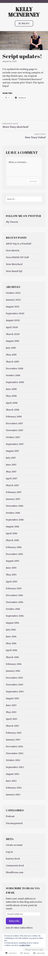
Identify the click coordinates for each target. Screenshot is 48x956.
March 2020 (13, 334)
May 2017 (11, 471)
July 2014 (11, 629)
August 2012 (12, 774)
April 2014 (11, 650)
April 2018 (11, 403)
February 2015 (13, 588)
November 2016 (14, 506)
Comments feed (15, 865)
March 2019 (12, 361)
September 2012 (15, 767)
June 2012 (11, 781)
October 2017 (13, 437)
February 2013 (13, 732)
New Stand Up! (14, 271)
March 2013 (12, 725)
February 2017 (13, 492)
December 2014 (14, 595)
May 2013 (11, 712)
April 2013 (11, 719)
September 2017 (15, 444)
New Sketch (12, 250)
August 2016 (12, 526)
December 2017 (14, 423)
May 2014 (11, 643)
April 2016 (11, 533)
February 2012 (14, 787)
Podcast (10, 816)
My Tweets (12, 222)
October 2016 (13, 513)
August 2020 (13, 320)
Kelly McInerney (24, 11)
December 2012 (14, 746)
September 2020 (15, 313)
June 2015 (11, 567)
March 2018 (12, 409)
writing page (27, 69)
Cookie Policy (24, 945)
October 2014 (13, 609)
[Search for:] (24, 199)
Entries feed (13, 858)
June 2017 (11, 464)
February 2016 (13, 547)
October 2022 (13, 293)
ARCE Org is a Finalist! (18, 243)
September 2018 (15, 382)
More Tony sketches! (15, 125)
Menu (25, 23)
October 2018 (13, 375)
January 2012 (13, 794)
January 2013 (13, 739)
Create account (14, 845)
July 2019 (11, 347)
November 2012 (14, 753)
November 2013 (14, 684)
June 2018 (11, 389)
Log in (9, 852)
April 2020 (12, 327)
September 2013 (15, 691)
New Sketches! (14, 264)
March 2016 (12, 540)
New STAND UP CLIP (17, 257)
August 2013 (12, 698)
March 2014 (12, 657)
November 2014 (14, 602)
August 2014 (12, 622)
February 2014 (14, 664)
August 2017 (12, 451)
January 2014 (13, 671)
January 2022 (13, 299)
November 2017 (14, 430)
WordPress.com (14, 872)
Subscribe (14, 921)
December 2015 (14, 554)
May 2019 (11, 354)
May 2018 (11, 396)
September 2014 (15, 616)
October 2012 (13, 760)
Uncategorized (14, 823)
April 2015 (11, 581)
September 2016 (15, 519)
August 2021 (12, 306)
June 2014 (11, 636)
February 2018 (14, 416)
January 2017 (13, 499)
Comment (33, 181)
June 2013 (11, 705)
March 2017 (12, 485)
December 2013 (14, 677)
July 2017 (11, 457)
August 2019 (12, 341)
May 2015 (11, 574)
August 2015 (12, 561)
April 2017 (11, 478)
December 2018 (14, 368)
